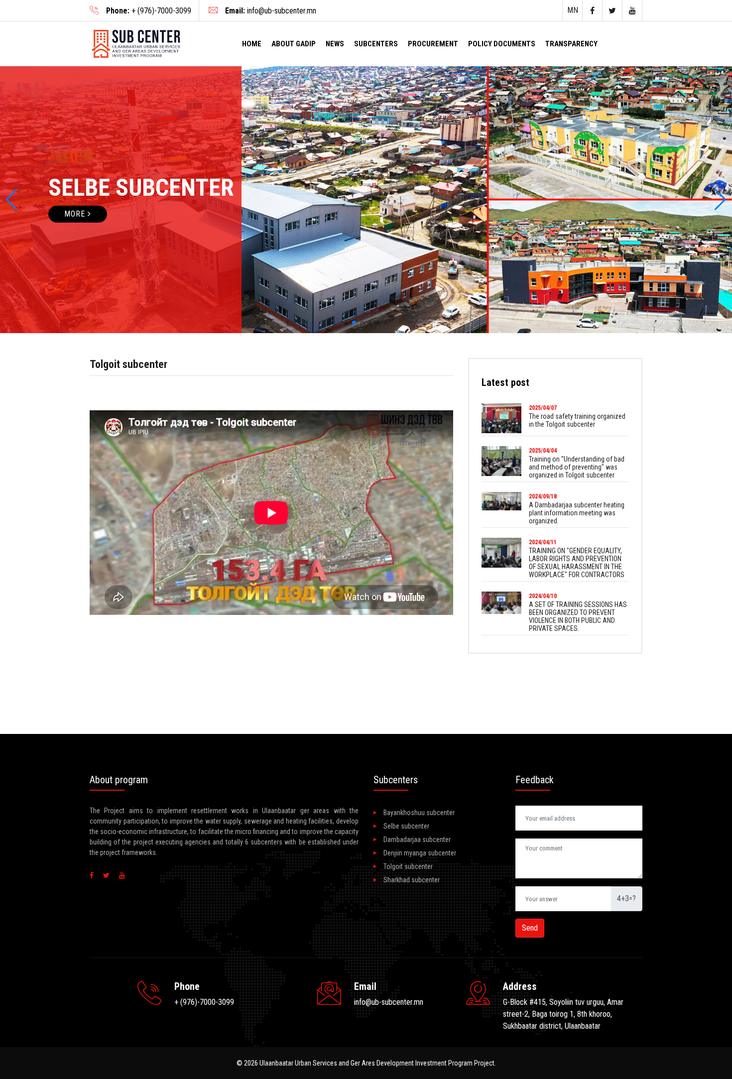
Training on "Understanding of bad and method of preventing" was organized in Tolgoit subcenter (576, 467)
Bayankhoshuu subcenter (419, 813)
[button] (11, 200)
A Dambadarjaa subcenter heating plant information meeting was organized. (576, 513)
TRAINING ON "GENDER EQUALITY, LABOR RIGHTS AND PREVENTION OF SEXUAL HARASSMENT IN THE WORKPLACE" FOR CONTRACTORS (576, 563)
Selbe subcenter (406, 826)
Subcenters (376, 43)
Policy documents (501, 43)
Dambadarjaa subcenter (417, 839)
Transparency (571, 43)
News (335, 43)
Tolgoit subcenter (408, 866)
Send (530, 928)
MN (572, 10)
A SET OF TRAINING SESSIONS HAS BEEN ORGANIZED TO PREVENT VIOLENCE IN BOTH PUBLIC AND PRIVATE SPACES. (578, 616)
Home (251, 43)
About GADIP (293, 43)
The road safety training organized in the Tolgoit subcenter (577, 420)
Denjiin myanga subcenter (419, 853)
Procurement (433, 43)
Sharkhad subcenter (411, 880)
